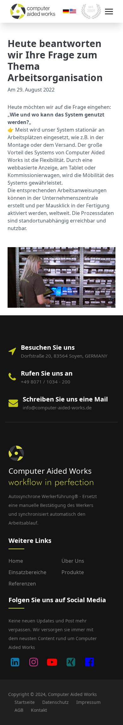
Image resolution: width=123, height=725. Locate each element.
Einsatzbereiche (27, 572)
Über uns (73, 560)
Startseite (25, 702)
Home (16, 560)
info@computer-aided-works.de (57, 407)
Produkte (73, 572)
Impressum (88, 702)
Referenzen (22, 583)
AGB (19, 710)
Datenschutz (55, 702)
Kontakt (39, 710)
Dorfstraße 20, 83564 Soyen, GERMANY (64, 356)
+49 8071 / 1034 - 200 (45, 381)
